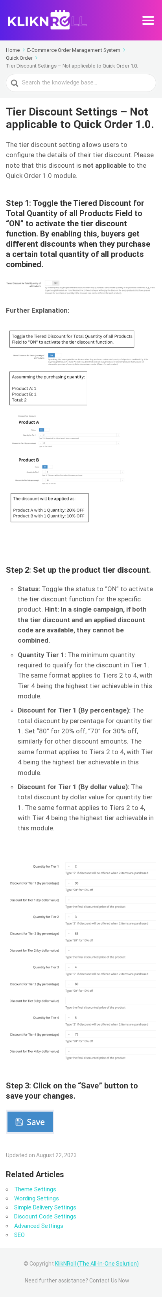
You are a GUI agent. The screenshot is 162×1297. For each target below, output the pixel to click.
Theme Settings (35, 1189)
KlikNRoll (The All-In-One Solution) (97, 1263)
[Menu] (148, 20)
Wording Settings (36, 1198)
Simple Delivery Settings (45, 1207)
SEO (19, 1234)
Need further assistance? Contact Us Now (77, 1280)
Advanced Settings (38, 1225)
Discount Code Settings (45, 1216)
